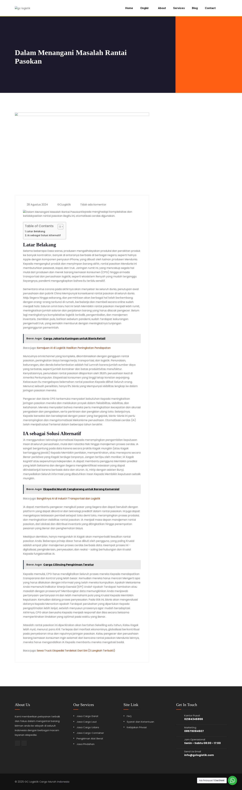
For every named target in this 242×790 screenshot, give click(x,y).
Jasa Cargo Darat (87, 716)
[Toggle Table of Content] (59, 226)
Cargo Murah (47, 782)
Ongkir (144, 8)
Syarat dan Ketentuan (140, 721)
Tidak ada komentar (93, 204)
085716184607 (194, 731)
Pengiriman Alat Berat (90, 738)
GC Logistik (32, 782)
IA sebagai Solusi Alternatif (44, 235)
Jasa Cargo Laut (87, 721)
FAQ (129, 716)
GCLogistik (64, 204)
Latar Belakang (36, 231)
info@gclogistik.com (199, 755)
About (162, 8)
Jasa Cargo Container (90, 733)
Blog (195, 8)
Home (129, 8)
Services (179, 8)
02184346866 (193, 719)
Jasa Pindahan (85, 744)
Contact (210, 8)
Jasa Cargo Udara (88, 727)
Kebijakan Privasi (137, 727)
